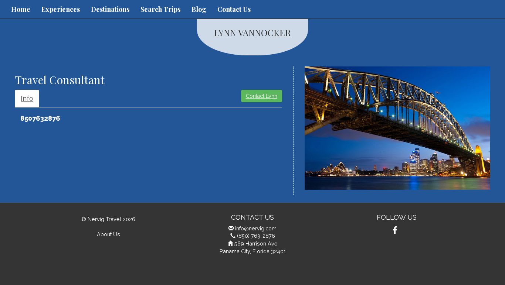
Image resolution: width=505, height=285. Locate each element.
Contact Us (234, 9)
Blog (199, 9)
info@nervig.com (256, 228)
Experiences (60, 9)
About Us (108, 234)
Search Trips (160, 9)
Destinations (110, 9)
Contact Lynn (261, 96)
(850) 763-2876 (256, 236)
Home (20, 9)
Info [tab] (27, 98)
